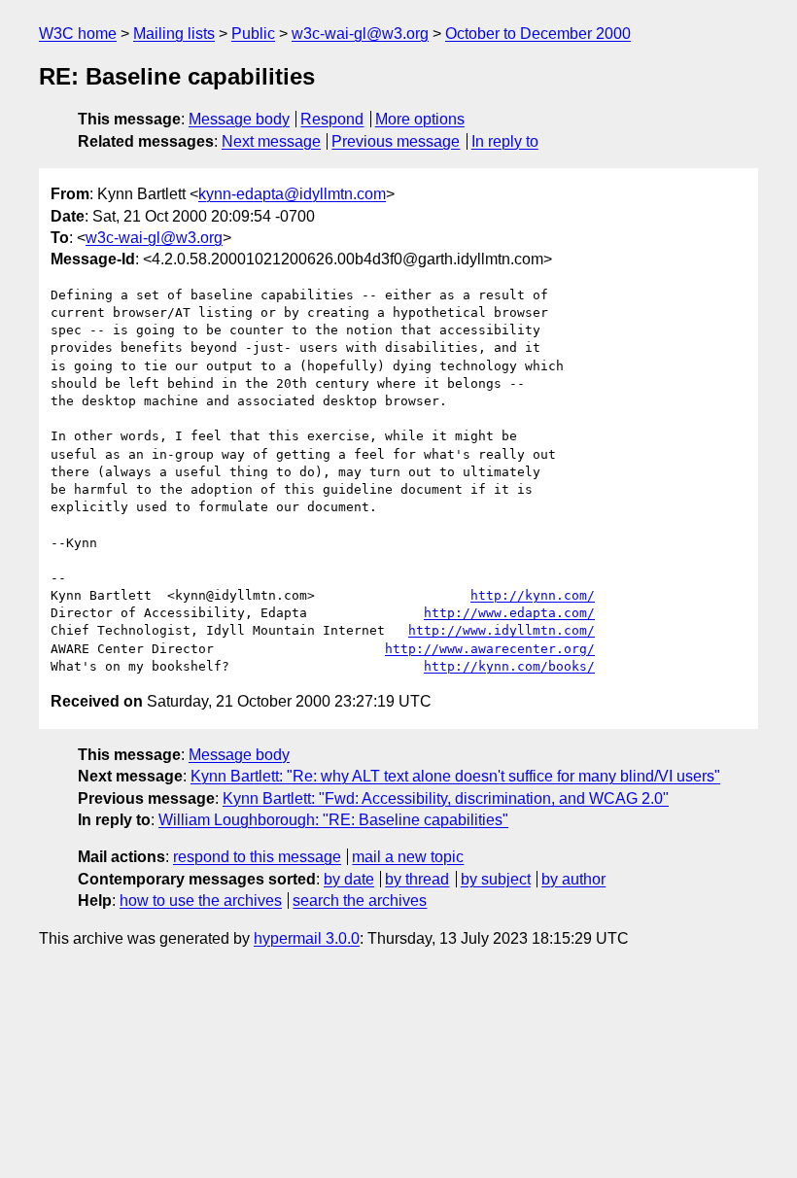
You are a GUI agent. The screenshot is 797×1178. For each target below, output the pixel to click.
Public (253, 33)
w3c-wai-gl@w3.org (360, 33)
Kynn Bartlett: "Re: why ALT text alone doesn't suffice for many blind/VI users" (455, 776)
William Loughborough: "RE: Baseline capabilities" (333, 820)
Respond (332, 119)
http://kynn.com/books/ (509, 666)
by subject (496, 879)
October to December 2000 (538, 33)
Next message (271, 141)
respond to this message (257, 857)
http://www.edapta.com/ (509, 613)
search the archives (360, 900)
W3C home (78, 33)
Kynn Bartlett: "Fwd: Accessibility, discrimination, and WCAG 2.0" (446, 798)
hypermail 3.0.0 (307, 938)
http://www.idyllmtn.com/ (501, 630)
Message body (239, 119)
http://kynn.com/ (532, 595)
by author (573, 879)
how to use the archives (201, 900)
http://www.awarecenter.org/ (490, 648)
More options (420, 119)
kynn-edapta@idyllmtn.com (292, 194)
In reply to (504, 141)
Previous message (395, 141)
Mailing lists (174, 33)
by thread (417, 879)
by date (349, 879)
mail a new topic (408, 857)
